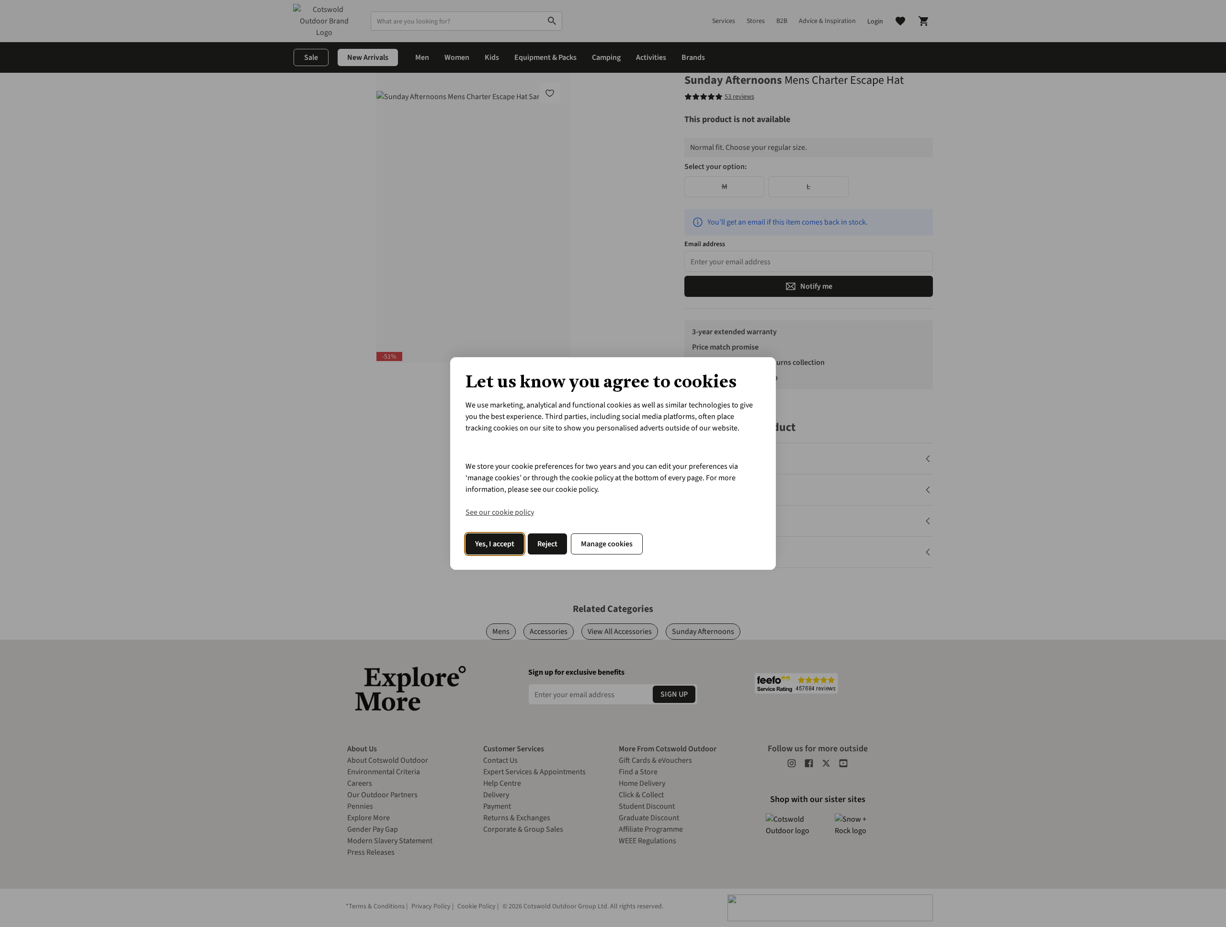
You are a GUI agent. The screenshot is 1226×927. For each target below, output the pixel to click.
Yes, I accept (494, 544)
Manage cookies (607, 544)
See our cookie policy (499, 512)
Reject (547, 544)
